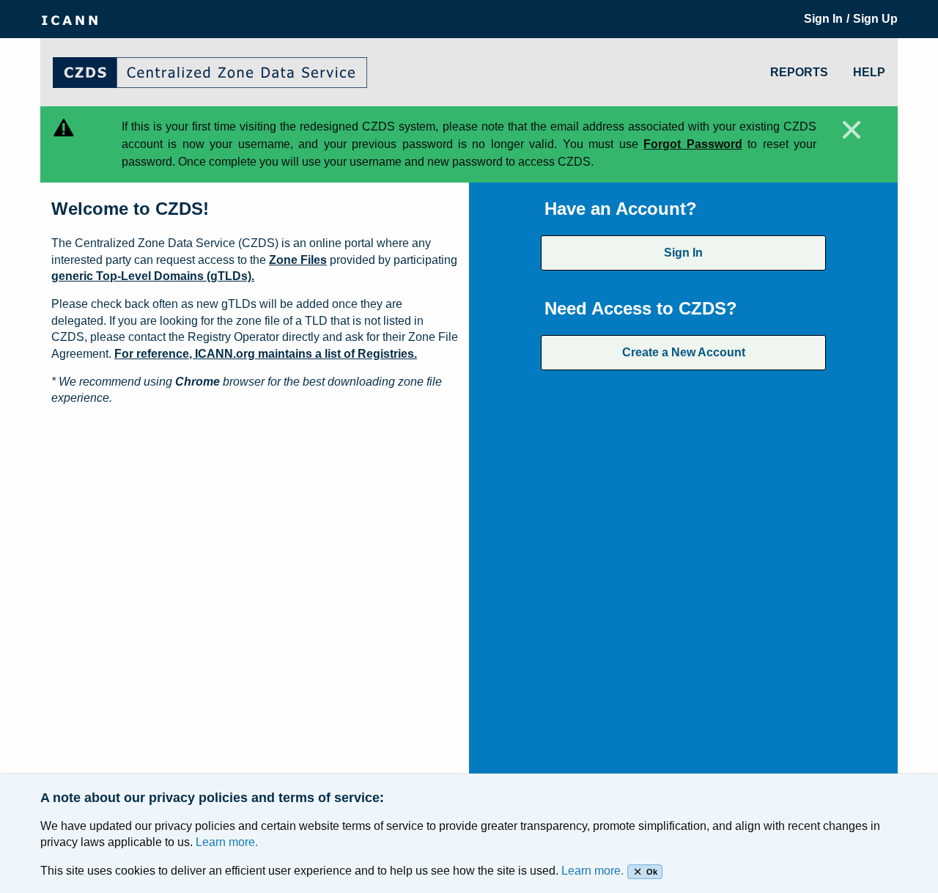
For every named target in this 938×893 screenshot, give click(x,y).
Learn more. (227, 842)
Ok (651, 871)
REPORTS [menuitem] (799, 72)
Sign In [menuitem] (823, 18)
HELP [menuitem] (869, 72)
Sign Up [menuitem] (875, 18)
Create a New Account (683, 352)
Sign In (683, 252)
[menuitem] (69, 19)
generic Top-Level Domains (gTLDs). (152, 276)
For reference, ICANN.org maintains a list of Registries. (265, 354)
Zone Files (298, 260)
